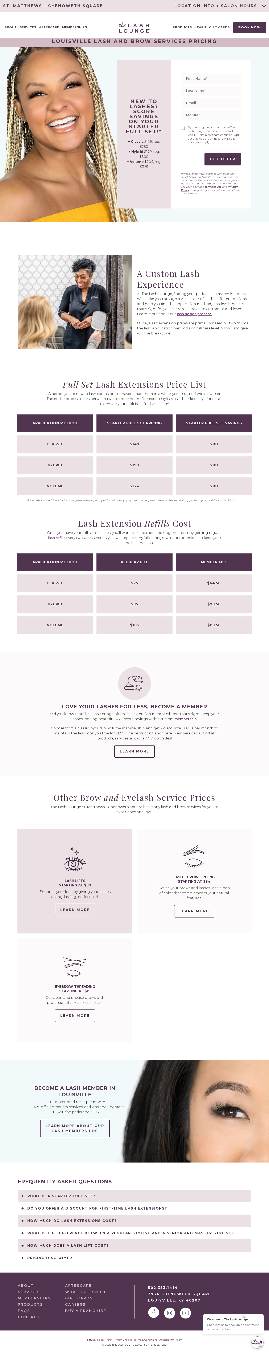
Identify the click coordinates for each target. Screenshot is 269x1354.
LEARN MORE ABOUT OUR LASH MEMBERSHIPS (75, 1128)
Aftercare (49, 27)
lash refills (56, 538)
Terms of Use (213, 186)
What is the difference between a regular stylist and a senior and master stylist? (130, 1233)
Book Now (249, 27)
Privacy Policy (95, 1339)
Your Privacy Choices (119, 1339)
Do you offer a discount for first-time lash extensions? (97, 1208)
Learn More (77, 912)
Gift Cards (219, 27)
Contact (29, 1317)
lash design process (194, 314)
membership (185, 719)
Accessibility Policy (170, 1339)
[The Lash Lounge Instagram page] (169, 1313)
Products (182, 27)
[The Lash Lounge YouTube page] (185, 1313)
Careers (75, 1305)
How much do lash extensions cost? (72, 1221)
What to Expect (85, 1292)
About (26, 1286)
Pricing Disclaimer (49, 1258)
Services (29, 1292)
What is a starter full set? (61, 1196)
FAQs (24, 1311)
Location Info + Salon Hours (216, 6)
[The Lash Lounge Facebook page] (153, 1312)
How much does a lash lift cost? (68, 1246)
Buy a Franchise (85, 1311)
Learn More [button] (134, 751)
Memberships (74, 27)
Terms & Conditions (145, 1339)
